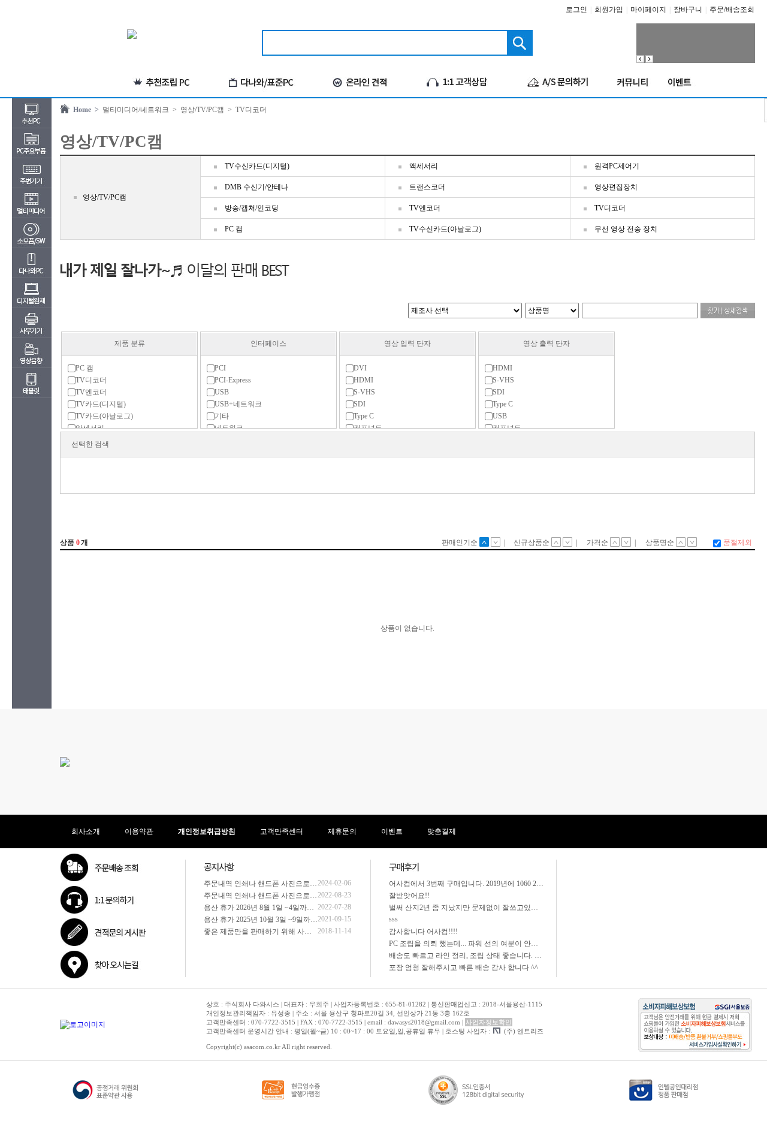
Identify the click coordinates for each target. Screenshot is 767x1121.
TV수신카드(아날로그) (445, 229)
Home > (84, 110)
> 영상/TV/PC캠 (196, 110)
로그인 (576, 9)
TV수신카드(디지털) (257, 166)
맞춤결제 (441, 831)
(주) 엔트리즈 (523, 1031)
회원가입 (608, 9)
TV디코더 (610, 208)
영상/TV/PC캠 (104, 197)
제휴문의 (342, 831)
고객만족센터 (281, 831)
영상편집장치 (616, 187)
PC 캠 (234, 229)
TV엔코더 (424, 208)
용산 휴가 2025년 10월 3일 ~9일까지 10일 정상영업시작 (291, 919)
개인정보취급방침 (206, 831)
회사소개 (85, 831)
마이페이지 (648, 9)
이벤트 (392, 831)
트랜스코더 (427, 187)
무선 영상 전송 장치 (625, 229)
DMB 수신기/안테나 (256, 187)
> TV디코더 (245, 110)
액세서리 (423, 166)
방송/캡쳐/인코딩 (252, 208)
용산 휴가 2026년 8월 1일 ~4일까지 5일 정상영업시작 (288, 907)
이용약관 (139, 831)
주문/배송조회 (731, 9)
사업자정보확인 (489, 1022)
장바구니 (688, 9)
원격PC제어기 (616, 166)
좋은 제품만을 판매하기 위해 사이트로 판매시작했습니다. (295, 931)
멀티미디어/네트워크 (134, 110)
